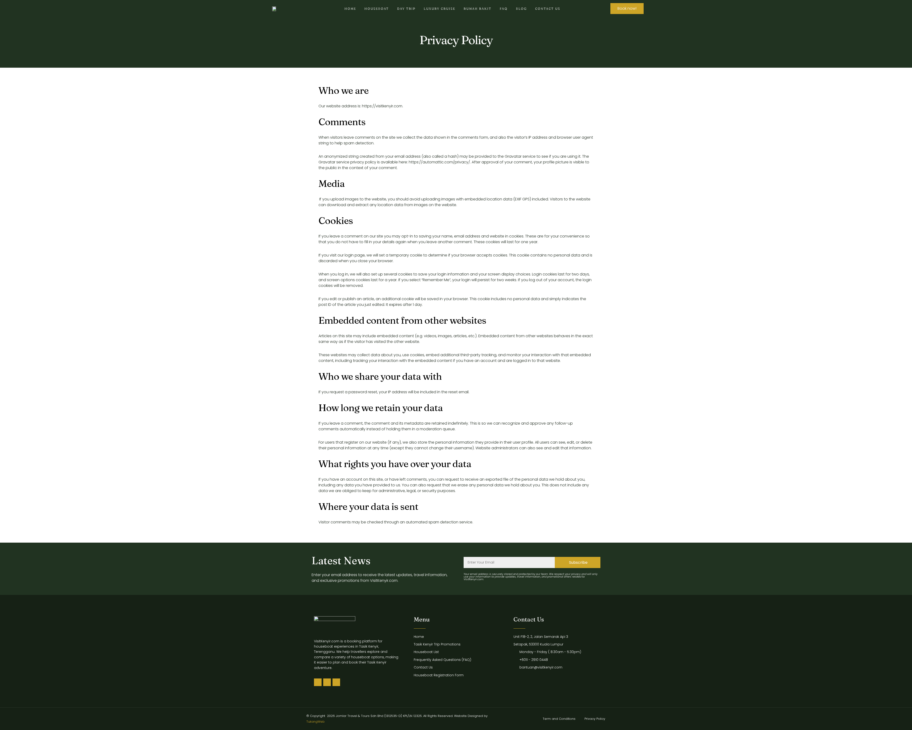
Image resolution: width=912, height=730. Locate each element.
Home (350, 8)
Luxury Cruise (439, 8)
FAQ (504, 8)
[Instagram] (336, 682)
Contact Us (547, 8)
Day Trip (406, 8)
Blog (521, 8)
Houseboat (376, 8)
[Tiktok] (318, 682)
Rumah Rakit (477, 8)
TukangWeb (315, 721)
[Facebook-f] (327, 682)
